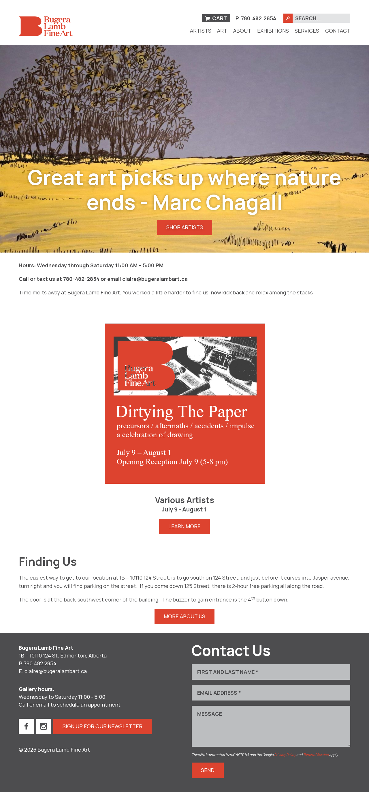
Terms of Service (316, 754)
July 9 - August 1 (184, 509)
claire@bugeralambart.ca (56, 671)
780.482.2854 (258, 18)
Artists (200, 30)
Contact (337, 30)
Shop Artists (184, 227)
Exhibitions (273, 30)
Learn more (184, 526)
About (242, 30)
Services (307, 30)
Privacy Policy (285, 754)
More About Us (184, 616)
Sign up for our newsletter (102, 726)
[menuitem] (200, 31)
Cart (219, 18)
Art (222, 30)
